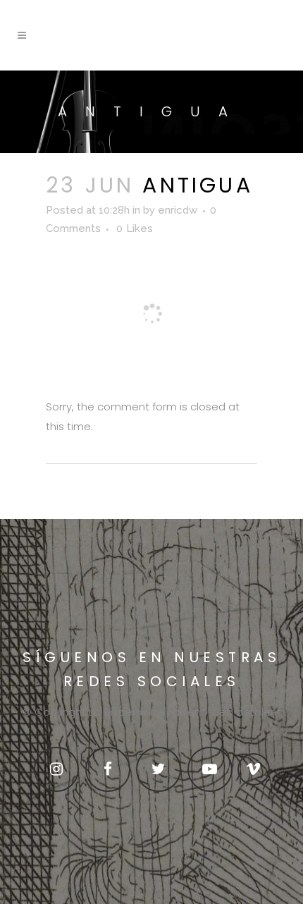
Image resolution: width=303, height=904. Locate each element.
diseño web (203, 711)
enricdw (177, 210)
